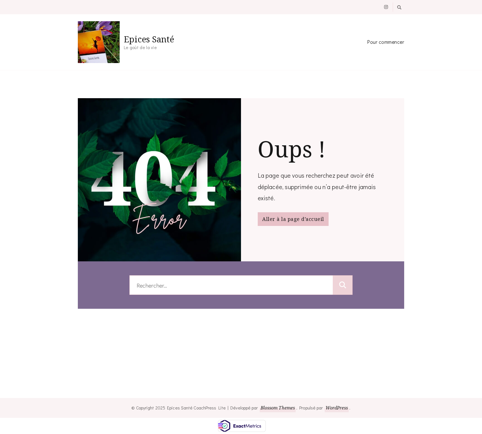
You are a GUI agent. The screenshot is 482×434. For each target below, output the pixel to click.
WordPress (337, 408)
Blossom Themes (278, 408)
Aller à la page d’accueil (293, 219)
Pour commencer (385, 41)
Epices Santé (149, 39)
